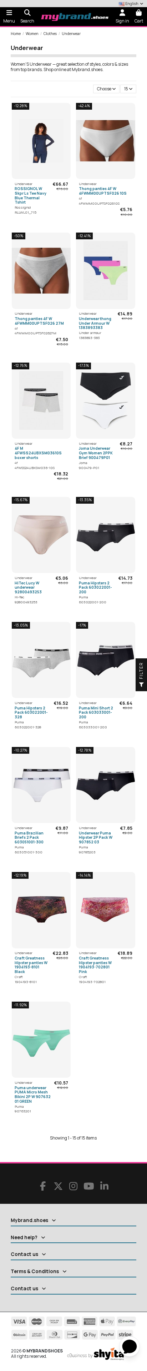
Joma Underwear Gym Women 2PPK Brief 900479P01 (96, 453)
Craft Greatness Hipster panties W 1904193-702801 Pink (95, 965)
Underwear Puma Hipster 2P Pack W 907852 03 (95, 837)
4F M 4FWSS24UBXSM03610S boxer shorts (38, 453)
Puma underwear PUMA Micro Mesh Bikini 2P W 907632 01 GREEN (33, 1094)
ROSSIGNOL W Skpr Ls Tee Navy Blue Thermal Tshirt (30, 195)
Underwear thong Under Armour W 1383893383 (95, 323)
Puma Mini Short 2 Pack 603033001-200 (96, 712)
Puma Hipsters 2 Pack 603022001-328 (31, 712)
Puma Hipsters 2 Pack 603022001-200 (95, 587)
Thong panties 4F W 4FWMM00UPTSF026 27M (39, 321)
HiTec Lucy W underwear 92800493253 (28, 587)
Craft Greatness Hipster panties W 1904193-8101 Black (31, 965)
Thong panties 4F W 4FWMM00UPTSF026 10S (103, 191)
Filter (141, 671)
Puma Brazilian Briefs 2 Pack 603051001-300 (29, 837)
